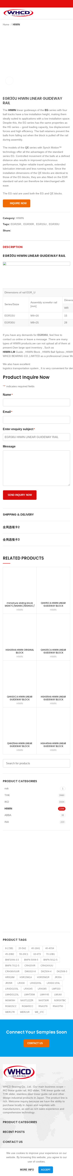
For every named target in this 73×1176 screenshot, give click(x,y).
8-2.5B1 (9, 948)
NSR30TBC (60, 1000)
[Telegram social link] (31, 230)
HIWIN (16, 24)
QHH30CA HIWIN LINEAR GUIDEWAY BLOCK (19, 698)
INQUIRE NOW (18, 203)
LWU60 (58, 994)
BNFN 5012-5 (50, 959)
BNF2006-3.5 (12, 959)
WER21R (25, 1012)
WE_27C (39, 1012)
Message (9, 446)
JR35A (58, 977)
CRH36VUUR (12, 971)
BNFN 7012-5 (12, 965)
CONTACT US (35, 1043)
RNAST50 (58, 1006)
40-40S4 (49, 948)
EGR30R (28, 224)
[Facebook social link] (28, 3)
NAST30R (44, 1000)
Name (8, 394)
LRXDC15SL (53, 983)
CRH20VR (30, 965)
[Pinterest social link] (45, 3)
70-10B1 (50, 954)
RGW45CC (27, 1006)
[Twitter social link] (32, 3)
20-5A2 (22, 948)
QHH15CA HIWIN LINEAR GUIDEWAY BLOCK (53, 604)
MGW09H (10, 1000)
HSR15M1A (26, 977)
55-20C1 (23, 954)
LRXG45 (28, 988)
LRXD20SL (36, 983)
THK (7, 795)
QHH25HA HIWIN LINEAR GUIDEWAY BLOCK (19, 745)
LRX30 (21, 983)
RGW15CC (11, 1006)
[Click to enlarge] (9, 80)
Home (6, 24)
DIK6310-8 (30, 971)
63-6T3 (37, 954)
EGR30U (54, 224)
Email (7, 411)
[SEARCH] (65, 763)
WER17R (10, 1012)
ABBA (7, 815)
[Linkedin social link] (27, 230)
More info (27, 1169)
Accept (45, 1169)
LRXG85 (42, 988)
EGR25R (16, 224)
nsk (6, 788)
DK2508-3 (62, 971)
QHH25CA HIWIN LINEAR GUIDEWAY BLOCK (53, 651)
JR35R (8, 983)
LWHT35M (29, 994)
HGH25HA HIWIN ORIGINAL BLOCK (20, 651)
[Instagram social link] (36, 3)
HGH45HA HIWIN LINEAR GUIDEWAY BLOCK (53, 745)
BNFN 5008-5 (31, 959)
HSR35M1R (43, 977)
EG (46, 110)
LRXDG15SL (12, 988)
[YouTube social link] (41, 3)
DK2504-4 (46, 971)
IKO (6, 801)
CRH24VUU (47, 965)
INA (6, 821)
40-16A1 (35, 948)
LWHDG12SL (12, 994)
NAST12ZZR (26, 1000)
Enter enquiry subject (19, 429)
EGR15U (41, 224)
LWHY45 (44, 994)
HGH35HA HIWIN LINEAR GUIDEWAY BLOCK (53, 698)
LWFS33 (56, 988)
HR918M (9, 977)
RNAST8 (43, 1006)
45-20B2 (9, 954)
